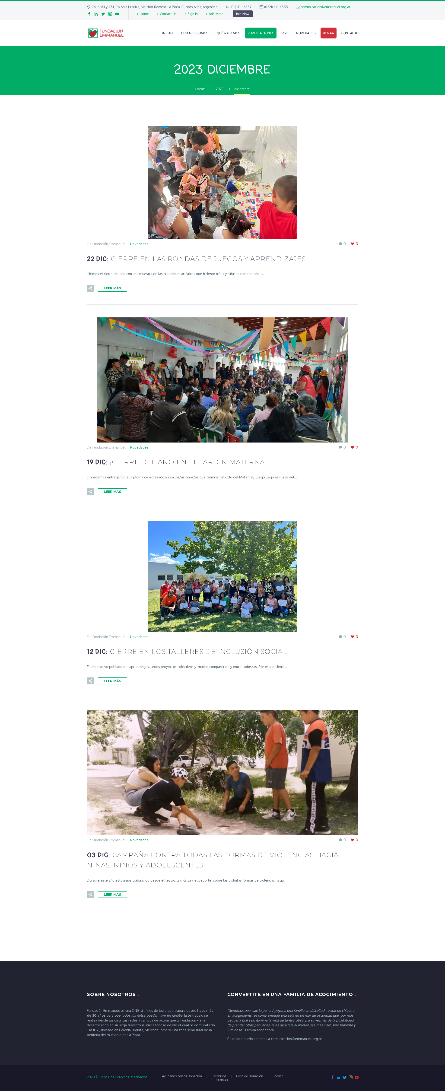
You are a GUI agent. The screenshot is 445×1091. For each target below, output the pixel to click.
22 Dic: (196, 259)
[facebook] (89, 14)
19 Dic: (179, 462)
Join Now (242, 14)
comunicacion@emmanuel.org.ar (325, 7)
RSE (284, 33)
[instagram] (110, 14)
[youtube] (117, 14)
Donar (328, 33)
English (278, 1076)
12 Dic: (187, 652)
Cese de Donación (249, 1076)
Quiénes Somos (194, 33)
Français (222, 1079)
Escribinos (219, 1076)
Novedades (306, 33)
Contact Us (168, 14)
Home (144, 14)
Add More (216, 14)
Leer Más (112, 288)
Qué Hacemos (228, 33)
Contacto (350, 33)
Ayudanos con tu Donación (182, 1076)
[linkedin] (96, 14)
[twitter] (103, 14)
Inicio (167, 33)
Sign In (193, 14)
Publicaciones (261, 33)
